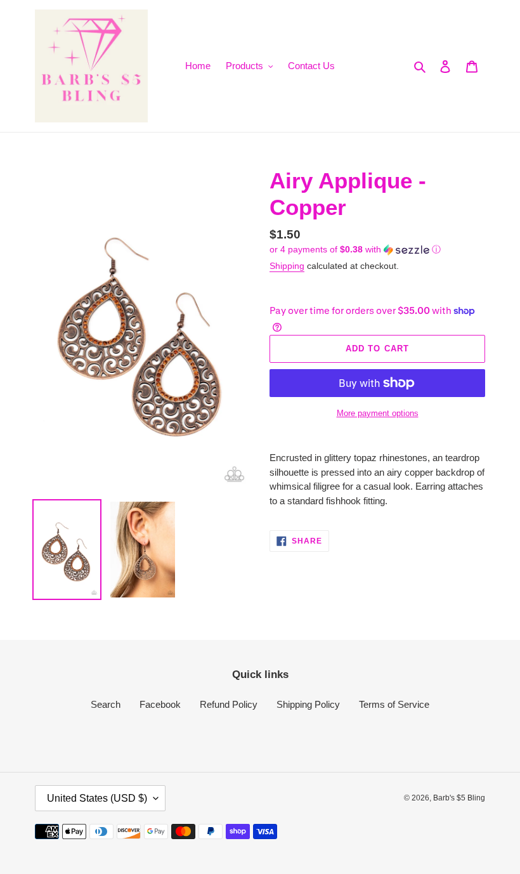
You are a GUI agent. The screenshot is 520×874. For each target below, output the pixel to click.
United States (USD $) (97, 798)
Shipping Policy (308, 704)
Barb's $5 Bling (459, 797)
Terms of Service (394, 704)
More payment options (378, 413)
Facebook (160, 704)
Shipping (287, 266)
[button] (355, 250)
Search (105, 704)
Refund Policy (228, 704)
